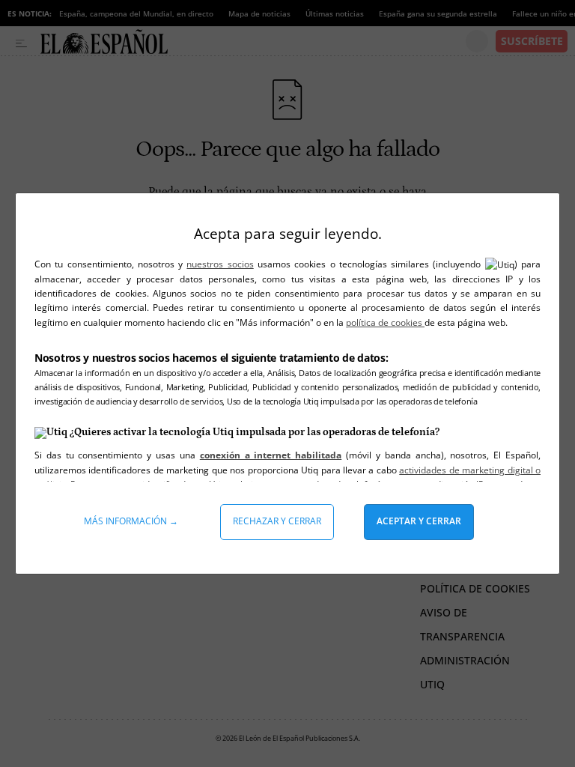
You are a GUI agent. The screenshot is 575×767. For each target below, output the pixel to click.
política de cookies (385, 322)
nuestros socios (219, 264)
